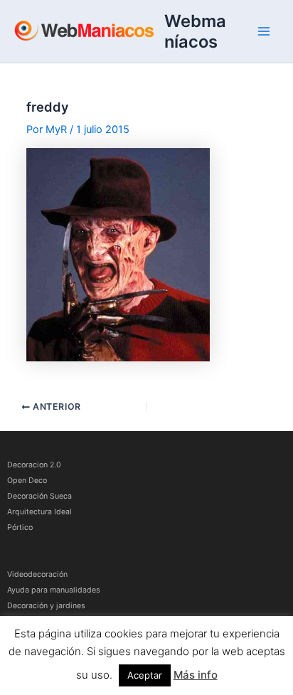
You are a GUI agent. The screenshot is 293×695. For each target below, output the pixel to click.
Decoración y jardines (46, 605)
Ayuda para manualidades (53, 590)
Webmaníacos (195, 31)
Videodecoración (37, 574)
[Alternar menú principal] (264, 31)
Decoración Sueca (39, 496)
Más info (196, 674)
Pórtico (20, 527)
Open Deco (27, 480)
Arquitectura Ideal (39, 511)
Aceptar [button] (144, 675)
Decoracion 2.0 (34, 464)
